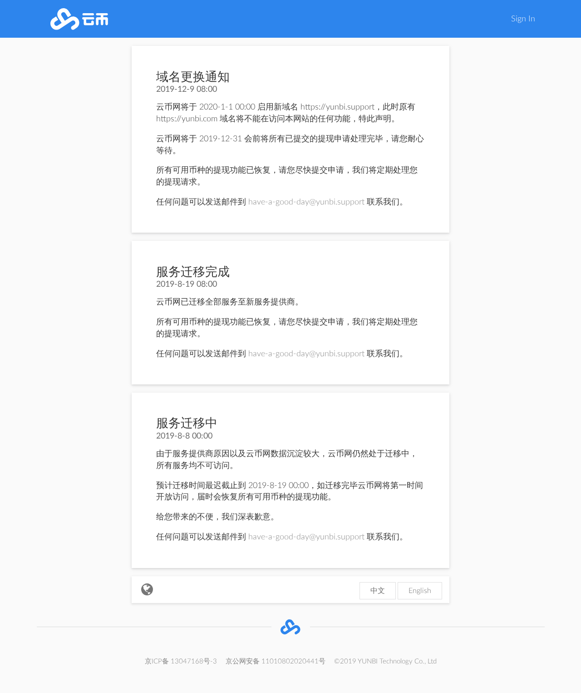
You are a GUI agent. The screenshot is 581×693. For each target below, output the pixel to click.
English (420, 590)
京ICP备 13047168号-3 (181, 661)
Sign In (523, 19)
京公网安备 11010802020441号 (275, 661)
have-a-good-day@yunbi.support (306, 202)
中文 (377, 590)
